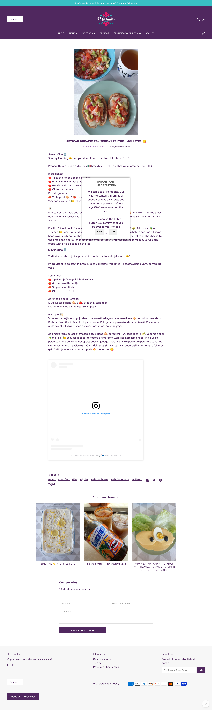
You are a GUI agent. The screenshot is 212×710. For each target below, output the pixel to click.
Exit (113, 232)
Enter (99, 232)
